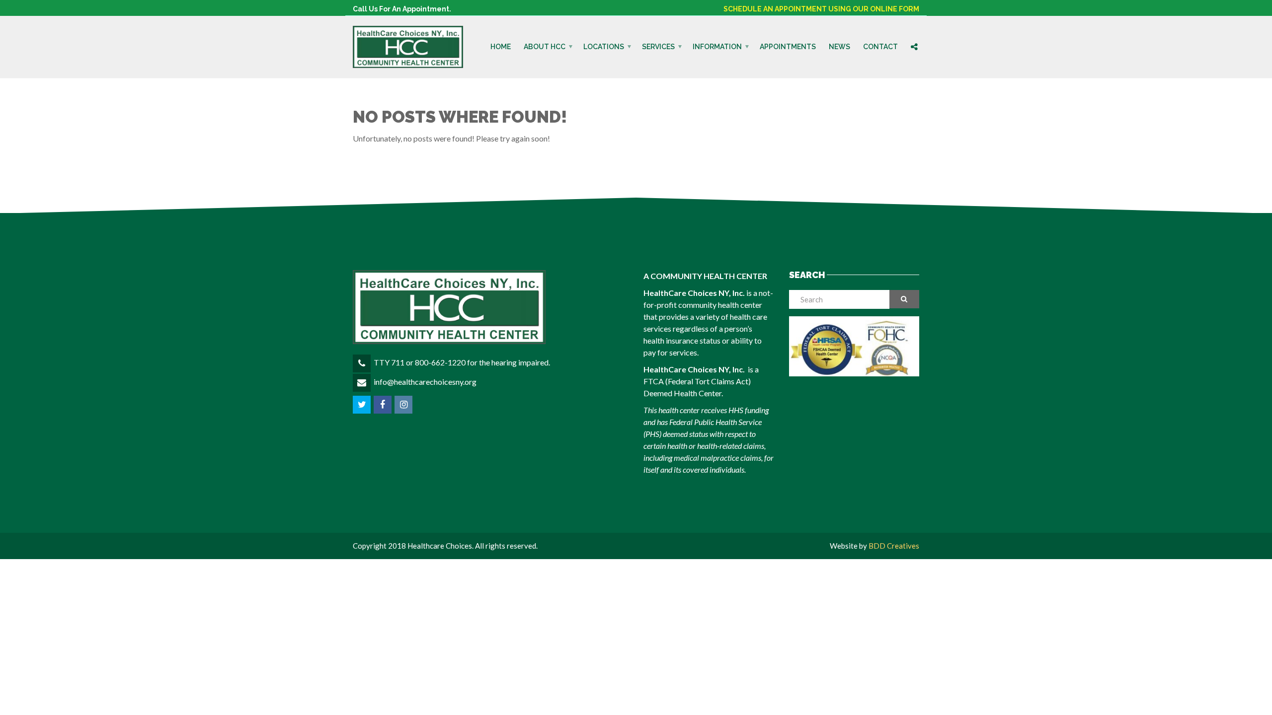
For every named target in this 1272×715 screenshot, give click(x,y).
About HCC (544, 47)
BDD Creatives (894, 545)
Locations (603, 47)
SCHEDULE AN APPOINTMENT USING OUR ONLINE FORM (821, 9)
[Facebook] (383, 404)
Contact (880, 47)
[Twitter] (362, 404)
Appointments (788, 47)
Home (500, 47)
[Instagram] (404, 404)
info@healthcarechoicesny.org (425, 381)
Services (658, 47)
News (839, 47)
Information (717, 47)
